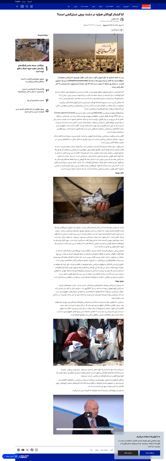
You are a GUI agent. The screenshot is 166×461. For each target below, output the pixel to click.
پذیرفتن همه (150, 453)
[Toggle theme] (17, 6)
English (17, 1)
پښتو (24, 1)
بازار (69, 6)
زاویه (93, 6)
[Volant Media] (23, 457)
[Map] (31, 6)
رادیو (118, 6)
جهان (100, 6)
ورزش (75, 6)
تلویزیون (126, 6)
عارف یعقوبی (115, 19)
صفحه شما (84, 6)
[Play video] (22, 6)
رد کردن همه (128, 453)
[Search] (27, 6)
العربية (29, 1)
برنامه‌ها (135, 6)
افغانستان (109, 6)
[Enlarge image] (88, 200)
